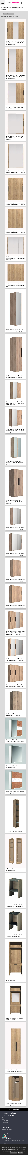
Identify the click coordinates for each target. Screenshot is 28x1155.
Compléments (5, 1122)
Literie (3, 1124)
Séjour (3, 1119)
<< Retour (24, 9)
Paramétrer (13, 1152)
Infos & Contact (5, 1144)
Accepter (20, 1152)
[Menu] (2, 2)
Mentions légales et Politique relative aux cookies (13, 1140)
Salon (3, 1117)
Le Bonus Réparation (6, 1133)
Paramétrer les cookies (7, 1142)
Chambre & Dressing (6, 1121)
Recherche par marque (7, 1129)
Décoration (4, 1126)
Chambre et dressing (6, 7)
